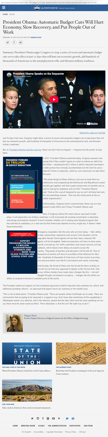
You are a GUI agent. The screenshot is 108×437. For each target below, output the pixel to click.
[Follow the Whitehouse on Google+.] (48, 418)
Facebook (15, 40)
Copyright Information (54, 432)
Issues (41, 426)
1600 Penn (88, 426)
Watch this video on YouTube (92, 133)
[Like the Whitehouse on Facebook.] (43, 418)
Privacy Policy (70, 432)
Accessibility (38, 432)
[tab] (3, 7)
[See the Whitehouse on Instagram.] (38, 418)
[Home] (54, 10)
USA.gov (82, 432)
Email (21, 40)
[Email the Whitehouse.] (73, 418)
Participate (74, 426)
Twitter (8, 40)
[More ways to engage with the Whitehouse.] (59, 418)
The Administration (57, 426)
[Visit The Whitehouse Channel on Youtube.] (53, 418)
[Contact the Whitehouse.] (65, 418)
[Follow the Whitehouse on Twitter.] (32, 418)
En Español (26, 432)
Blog (12, 14)
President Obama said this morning (25, 149)
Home (5, 14)
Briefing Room (28, 426)
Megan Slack (36, 37)
